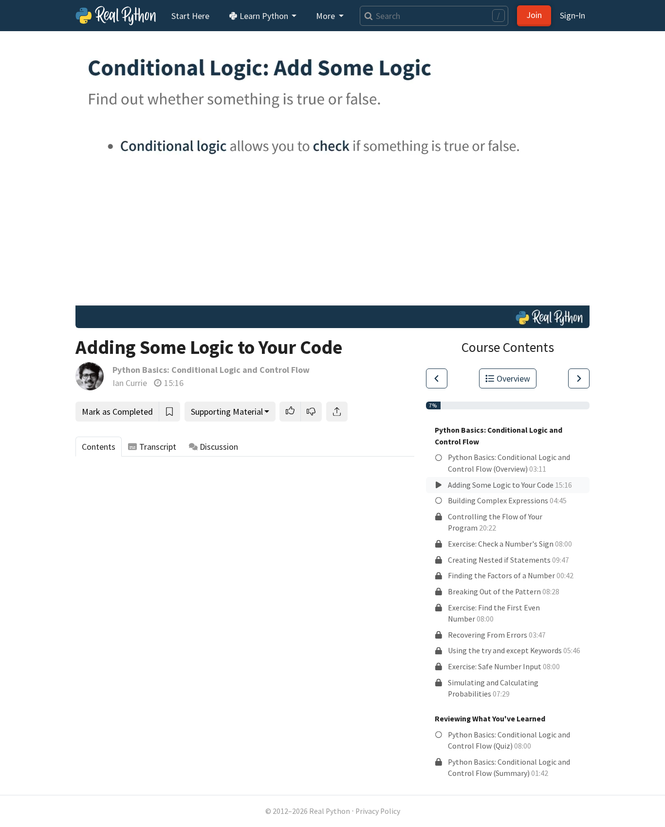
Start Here (190, 15)
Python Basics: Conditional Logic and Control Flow (211, 369)
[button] (290, 412)
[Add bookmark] (169, 412)
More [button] (326, 15)
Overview (513, 378)
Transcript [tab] (157, 446)
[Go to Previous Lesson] (436, 378)
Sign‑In (572, 15)
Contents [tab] (98, 446)
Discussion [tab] (219, 446)
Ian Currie (129, 382)
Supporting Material (227, 411)
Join (534, 14)
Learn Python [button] (264, 15)
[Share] (337, 412)
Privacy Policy (377, 811)
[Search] (366, 15)
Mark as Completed (117, 411)
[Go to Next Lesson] (579, 378)
